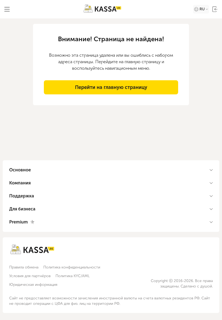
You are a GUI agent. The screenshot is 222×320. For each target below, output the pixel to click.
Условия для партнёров (30, 276)
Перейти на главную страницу (111, 87)
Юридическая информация (33, 284)
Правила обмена (23, 267)
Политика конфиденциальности (71, 267)
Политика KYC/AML (73, 276)
